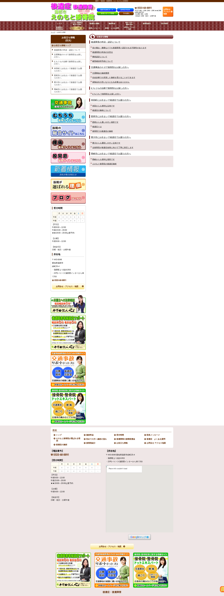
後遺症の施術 (61, 445)
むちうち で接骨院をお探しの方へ (106, 94)
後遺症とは (97, 127)
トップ (59, 23)
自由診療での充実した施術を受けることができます (113, 78)
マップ (138, 537)
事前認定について (99, 57)
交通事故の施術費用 (100, 73)
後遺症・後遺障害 (112, 592)
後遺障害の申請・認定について (105, 42)
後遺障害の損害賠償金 (126, 439)
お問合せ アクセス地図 (156, 443)
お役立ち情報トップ (62, 45)
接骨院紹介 (91, 443)
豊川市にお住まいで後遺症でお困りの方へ (111, 137)
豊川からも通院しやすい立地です (106, 143)
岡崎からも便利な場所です (103, 159)
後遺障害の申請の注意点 (102, 52)
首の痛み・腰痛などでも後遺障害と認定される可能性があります (119, 48)
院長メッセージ (153, 435)
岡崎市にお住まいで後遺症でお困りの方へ (111, 153)
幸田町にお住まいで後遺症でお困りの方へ (111, 100)
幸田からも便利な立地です (103, 106)
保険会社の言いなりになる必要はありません (111, 82)
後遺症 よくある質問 (156, 439)
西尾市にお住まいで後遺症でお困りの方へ (111, 116)
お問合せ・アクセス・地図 (67, 286)
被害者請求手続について (102, 61)
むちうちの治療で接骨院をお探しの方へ (110, 88)
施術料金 (90, 435)
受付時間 (120, 435)
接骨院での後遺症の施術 (102, 131)
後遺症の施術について (101, 110)
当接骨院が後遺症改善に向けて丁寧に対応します (112, 148)
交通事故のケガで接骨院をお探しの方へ (110, 67)
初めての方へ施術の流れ (96, 439)
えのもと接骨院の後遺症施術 (104, 164)
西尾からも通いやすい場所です (105, 122)
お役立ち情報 (122, 443)
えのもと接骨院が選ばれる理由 (68, 439)
